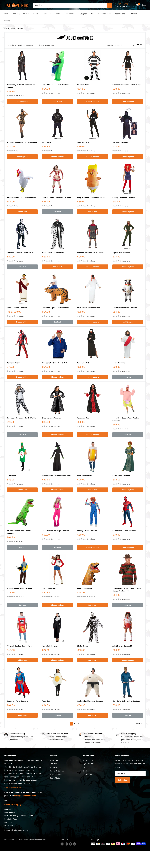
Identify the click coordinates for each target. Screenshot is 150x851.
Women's (70, 14)
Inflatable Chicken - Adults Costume (21, 198)
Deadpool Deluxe (14, 363)
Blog (85, 771)
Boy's (35, 14)
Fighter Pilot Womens (121, 253)
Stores (7, 21)
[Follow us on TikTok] (74, 844)
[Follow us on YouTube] (70, 844)
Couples (83, 14)
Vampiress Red (83, 418)
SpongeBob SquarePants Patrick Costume (125, 419)
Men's (57, 14)
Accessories (103, 14)
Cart (85, 767)
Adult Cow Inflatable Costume (124, 308)
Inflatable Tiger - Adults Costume (55, 308)
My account (122, 6)
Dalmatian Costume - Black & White (21, 418)
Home (6, 14)
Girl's (46, 14)
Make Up (135, 14)
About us (54, 760)
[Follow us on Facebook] (62, 844)
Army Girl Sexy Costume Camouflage (22, 142)
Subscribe (122, 780)
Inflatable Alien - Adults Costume (55, 85)
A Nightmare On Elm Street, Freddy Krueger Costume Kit (126, 589)
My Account (88, 760)
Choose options (22, 101)
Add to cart (57, 101)
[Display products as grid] (138, 45)
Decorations (120, 14)
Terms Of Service (57, 771)
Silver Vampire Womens (51, 418)
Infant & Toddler (20, 14)
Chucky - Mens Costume (87, 531)
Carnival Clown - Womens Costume (56, 198)
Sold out (57, 212)
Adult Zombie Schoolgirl (122, 646)
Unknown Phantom (120, 142)
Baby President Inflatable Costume (91, 198)
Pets (92, 14)
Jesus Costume (118, 363)
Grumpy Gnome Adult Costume (19, 588)
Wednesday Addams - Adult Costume (127, 85)
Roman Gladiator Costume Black (90, 253)
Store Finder (55, 778)
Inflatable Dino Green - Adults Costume (19, 532)
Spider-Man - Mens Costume (124, 531)
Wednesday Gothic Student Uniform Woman (21, 86)
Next (138, 724)
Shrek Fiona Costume (121, 476)
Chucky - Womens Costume (123, 198)
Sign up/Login (89, 764)
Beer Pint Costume (84, 476)
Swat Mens (46, 142)
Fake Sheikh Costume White (88, 308)
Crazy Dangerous (49, 588)
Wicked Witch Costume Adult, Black (56, 476)
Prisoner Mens (83, 85)
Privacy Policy (55, 774)
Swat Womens (83, 142)
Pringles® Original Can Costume (20, 646)
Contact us (87, 774)
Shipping (53, 767)
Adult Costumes (17, 28)
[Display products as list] (141, 45)
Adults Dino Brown (84, 588)
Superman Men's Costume (17, 701)
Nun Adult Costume (50, 646)
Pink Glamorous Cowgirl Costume (55, 531)
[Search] (109, 5)
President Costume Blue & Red (54, 363)
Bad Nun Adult (83, 363)
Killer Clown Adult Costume (53, 253)
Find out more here (12, 788)
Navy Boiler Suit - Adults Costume (126, 701)
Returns (53, 764)
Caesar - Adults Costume (17, 308)
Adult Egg (46, 701)
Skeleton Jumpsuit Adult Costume (20, 253)
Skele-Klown (82, 646)
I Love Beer (11, 476)
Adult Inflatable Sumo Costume (90, 701)
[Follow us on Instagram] (66, 844)
